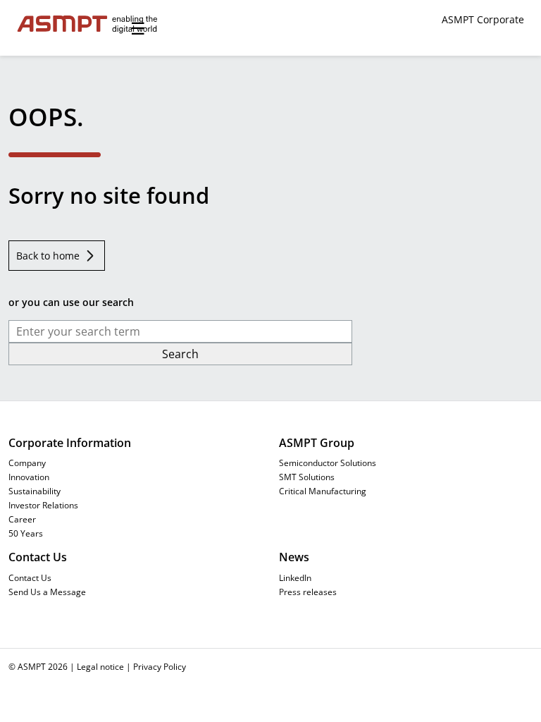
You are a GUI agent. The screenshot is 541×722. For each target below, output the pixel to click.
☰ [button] (138, 27)
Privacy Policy (159, 666)
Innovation (28, 476)
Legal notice (100, 666)
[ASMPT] (68, 24)
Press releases (308, 591)
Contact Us (29, 577)
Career (22, 519)
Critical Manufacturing (322, 490)
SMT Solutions (307, 476)
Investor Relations (43, 504)
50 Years (25, 533)
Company (27, 462)
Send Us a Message (47, 591)
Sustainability (34, 490)
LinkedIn (295, 577)
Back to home (48, 255)
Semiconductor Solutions (327, 462)
